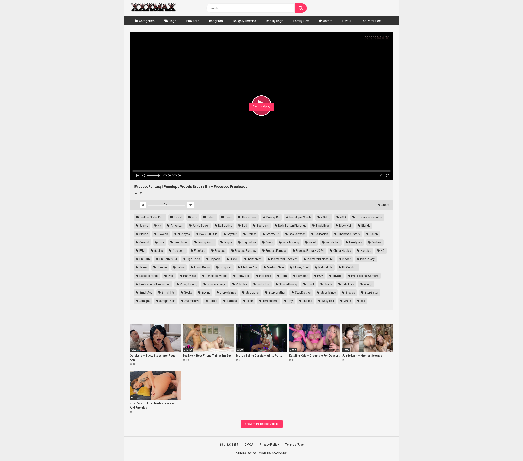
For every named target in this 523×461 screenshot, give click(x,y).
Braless (251, 234)
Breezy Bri (273, 217)
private (337, 275)
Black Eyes (322, 225)
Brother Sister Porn (151, 217)
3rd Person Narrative (368, 217)
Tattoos (231, 301)
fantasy (376, 242)
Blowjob (162, 234)
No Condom (349, 267)
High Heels (193, 259)
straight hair (167, 301)
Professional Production (154, 284)
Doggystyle (248, 242)
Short (310, 284)
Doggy (227, 242)
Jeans (143, 267)
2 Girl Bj (325, 217)
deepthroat (180, 242)
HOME (233, 259)
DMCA (346, 21)
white (347, 301)
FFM (142, 250)
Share (385, 204)
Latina (180, 267)
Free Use (199, 250)
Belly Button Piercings (292, 225)
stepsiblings (328, 292)
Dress (269, 242)
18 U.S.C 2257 (229, 444)
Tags (172, 21)
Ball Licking (225, 225)
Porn (283, 275)
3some (143, 225)
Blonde (365, 225)
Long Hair (225, 267)
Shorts (327, 284)
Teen (228, 217)
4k (159, 225)
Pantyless (189, 275)
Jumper (161, 267)
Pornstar (302, 275)
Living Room (202, 267)
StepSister (371, 292)
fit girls (158, 250)
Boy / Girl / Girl (208, 234)
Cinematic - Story (348, 234)
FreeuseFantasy (275, 250)
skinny (367, 284)
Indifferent (254, 259)
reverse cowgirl (216, 284)
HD (382, 250)
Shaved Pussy (287, 284)
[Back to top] (509, 448)
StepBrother (302, 292)
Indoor (346, 259)
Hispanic (214, 259)
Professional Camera (365, 275)
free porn (178, 250)
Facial (312, 242)
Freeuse (219, 250)
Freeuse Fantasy (245, 250)
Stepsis (350, 292)
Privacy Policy (269, 444)
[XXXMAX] (153, 8)
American (176, 225)
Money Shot (301, 267)
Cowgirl (144, 242)
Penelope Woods (300, 217)
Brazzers (192, 21)
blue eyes (183, 234)
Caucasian (321, 234)
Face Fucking (290, 242)
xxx (362, 301)
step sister (252, 292)
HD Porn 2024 (168, 259)
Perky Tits (243, 275)
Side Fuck (347, 284)
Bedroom (262, 225)
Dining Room (205, 242)
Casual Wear (296, 234)
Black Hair (345, 225)
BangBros (216, 21)
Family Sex (301, 21)
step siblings (227, 292)
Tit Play (307, 301)
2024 (342, 217)
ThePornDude (371, 21)
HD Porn (144, 259)
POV (194, 217)
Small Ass (145, 292)
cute (161, 242)
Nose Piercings (148, 275)
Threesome (249, 217)
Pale (170, 275)
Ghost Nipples (342, 250)
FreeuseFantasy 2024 (309, 250)
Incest (177, 217)
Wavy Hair (327, 301)
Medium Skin (275, 267)
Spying (205, 292)
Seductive (262, 284)
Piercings (265, 275)
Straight (144, 301)
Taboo (211, 217)
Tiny (290, 301)
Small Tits (168, 292)
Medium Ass (249, 267)
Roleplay (241, 284)
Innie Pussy (367, 259)
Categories (147, 21)
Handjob (365, 250)
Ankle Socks (200, 225)
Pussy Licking (188, 284)
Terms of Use (294, 444)
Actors (327, 21)
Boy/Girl (231, 234)
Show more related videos (261, 424)
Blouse (143, 234)
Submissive (191, 301)
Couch (373, 234)
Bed (244, 225)
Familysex (355, 242)
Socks (188, 292)
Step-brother (276, 292)
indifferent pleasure (319, 259)
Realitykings (274, 21)
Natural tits (325, 267)
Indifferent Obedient (283, 259)
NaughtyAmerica (244, 21)
